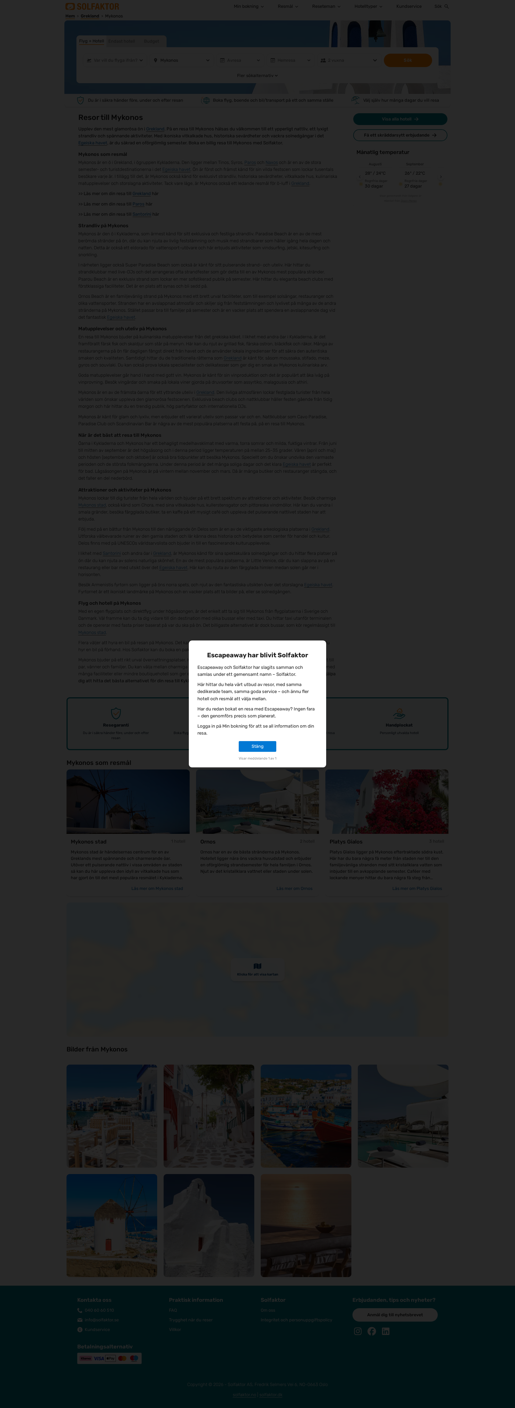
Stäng (258, 746)
